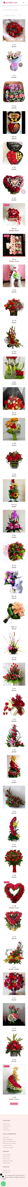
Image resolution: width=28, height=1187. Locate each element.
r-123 (14, 44)
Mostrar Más (14, 1103)
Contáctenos (5, 1127)
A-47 (14, 811)
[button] (3, 1183)
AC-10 (14, 657)
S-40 (14, 535)
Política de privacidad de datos (9, 1141)
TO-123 (14, 504)
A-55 (14, 780)
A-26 (14, 1028)
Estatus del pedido (7, 1154)
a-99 (14, 382)
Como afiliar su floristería (8, 1147)
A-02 (14, 474)
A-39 (14, 875)
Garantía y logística (7, 1125)
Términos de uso (6, 1130)
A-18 (14, 1097)
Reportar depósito (6, 1162)
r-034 (14, 290)
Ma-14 (14, 136)
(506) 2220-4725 (6, 1170)
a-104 (14, 351)
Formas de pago (6, 1158)
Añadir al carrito (10, 46)
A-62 (14, 750)
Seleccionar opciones (9, 969)
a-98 (14, 443)
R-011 (14, 565)
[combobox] (12, 15)
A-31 (14, 998)
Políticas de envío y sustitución (9, 1143)
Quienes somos (6, 1123)
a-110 (14, 198)
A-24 (14, 1059)
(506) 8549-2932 (6, 1172)
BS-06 (14, 596)
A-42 (14, 844)
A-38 (14, 906)
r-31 (14, 75)
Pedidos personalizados (8, 1160)
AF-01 (14, 259)
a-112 (14, 167)
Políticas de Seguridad (7, 1139)
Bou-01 (14, 627)
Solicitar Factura (6, 1156)
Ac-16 (14, 320)
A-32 (14, 967)
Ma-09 (14, 228)
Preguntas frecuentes (7, 1145)
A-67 (14, 688)
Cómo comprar (6, 1137)
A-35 (14, 936)
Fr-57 (14, 412)
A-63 (14, 719)
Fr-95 (14, 106)
